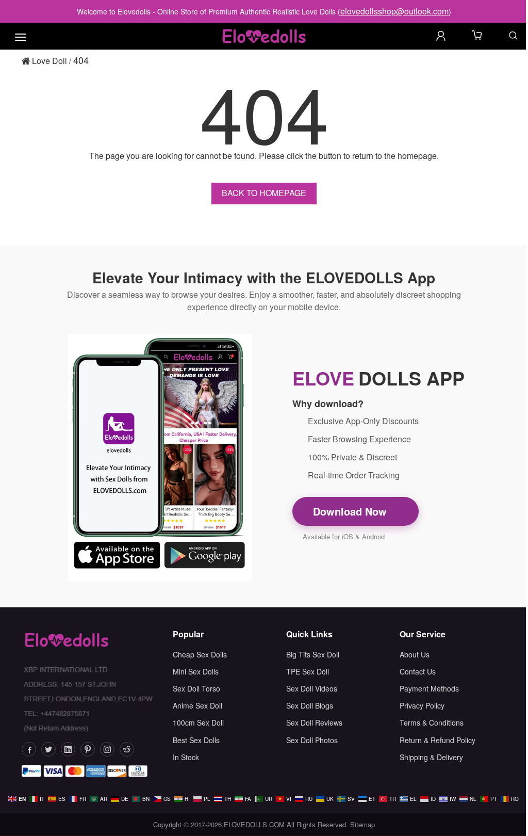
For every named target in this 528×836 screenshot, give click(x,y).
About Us (415, 654)
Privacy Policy (422, 705)
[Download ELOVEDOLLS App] (159, 458)
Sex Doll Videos (311, 688)
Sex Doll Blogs (309, 705)
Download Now (351, 511)
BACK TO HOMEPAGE (264, 193)
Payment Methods (429, 688)
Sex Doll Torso (196, 688)
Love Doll (48, 61)
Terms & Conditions (432, 722)
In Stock (186, 757)
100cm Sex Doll (198, 722)
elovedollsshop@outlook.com (394, 11)
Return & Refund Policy (437, 740)
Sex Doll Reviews (314, 722)
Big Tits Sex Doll (312, 654)
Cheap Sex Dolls (200, 654)
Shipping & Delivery (431, 757)
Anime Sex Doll (197, 705)
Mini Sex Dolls (196, 671)
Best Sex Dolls (196, 740)
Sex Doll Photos (312, 740)
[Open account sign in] (441, 36)
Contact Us (418, 671)
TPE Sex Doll (307, 671)
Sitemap (362, 824)
